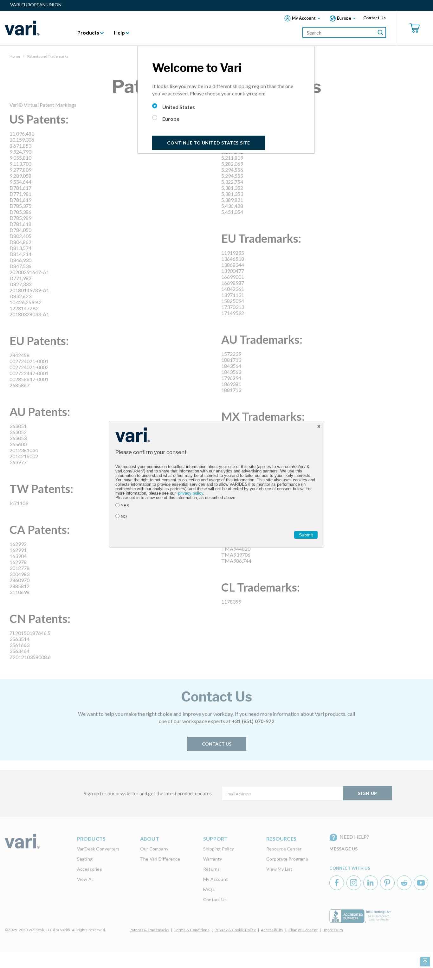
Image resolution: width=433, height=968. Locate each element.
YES (125, 506)
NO (124, 517)
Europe (170, 119)
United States (178, 107)
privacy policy (190, 493)
